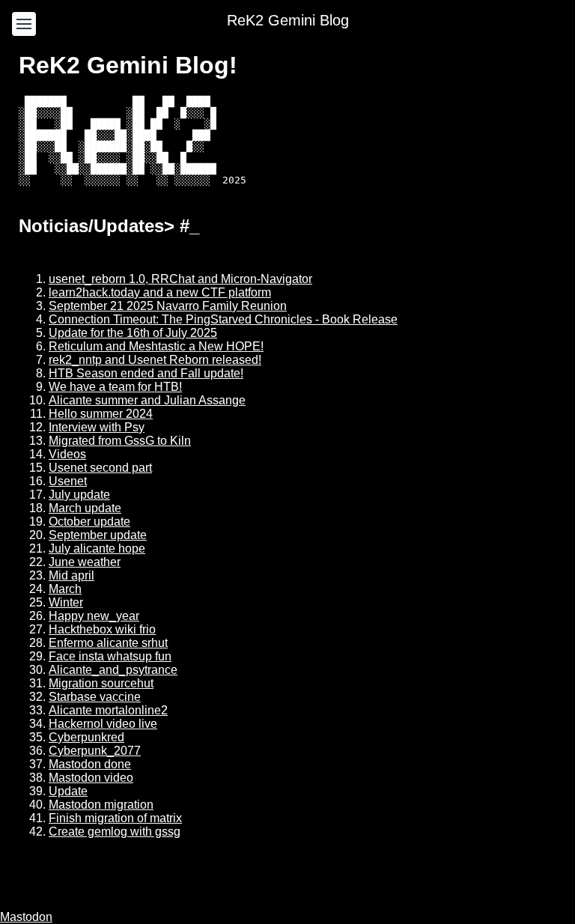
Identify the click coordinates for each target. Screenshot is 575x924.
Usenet (68, 481)
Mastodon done (90, 764)
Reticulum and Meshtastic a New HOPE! (156, 346)
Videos (67, 454)
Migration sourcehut (101, 683)
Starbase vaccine (95, 696)
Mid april (71, 575)
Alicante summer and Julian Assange (147, 400)
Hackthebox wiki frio (102, 629)
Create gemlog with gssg (114, 831)
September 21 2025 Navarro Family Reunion (168, 306)
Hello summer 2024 (101, 413)
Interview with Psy (96, 427)
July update (79, 494)
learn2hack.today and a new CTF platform (160, 292)
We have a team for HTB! (115, 386)
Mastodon (26, 917)
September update (98, 535)
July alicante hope (97, 548)
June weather (85, 562)
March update (85, 508)
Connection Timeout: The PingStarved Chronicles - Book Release (223, 319)
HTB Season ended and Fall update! (146, 373)
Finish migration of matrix (115, 818)
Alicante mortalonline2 (108, 710)
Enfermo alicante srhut (108, 642)
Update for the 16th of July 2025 (133, 332)
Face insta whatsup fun (110, 656)
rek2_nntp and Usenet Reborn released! (155, 359)
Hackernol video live (103, 723)
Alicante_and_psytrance (113, 669)
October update (89, 521)
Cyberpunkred (86, 737)
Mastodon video (91, 777)
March (65, 589)
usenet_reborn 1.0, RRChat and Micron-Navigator (180, 279)
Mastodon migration (101, 804)
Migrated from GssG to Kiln (120, 440)
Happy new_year (94, 616)
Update (68, 791)
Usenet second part (100, 467)
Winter (66, 602)
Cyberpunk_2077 (95, 750)
